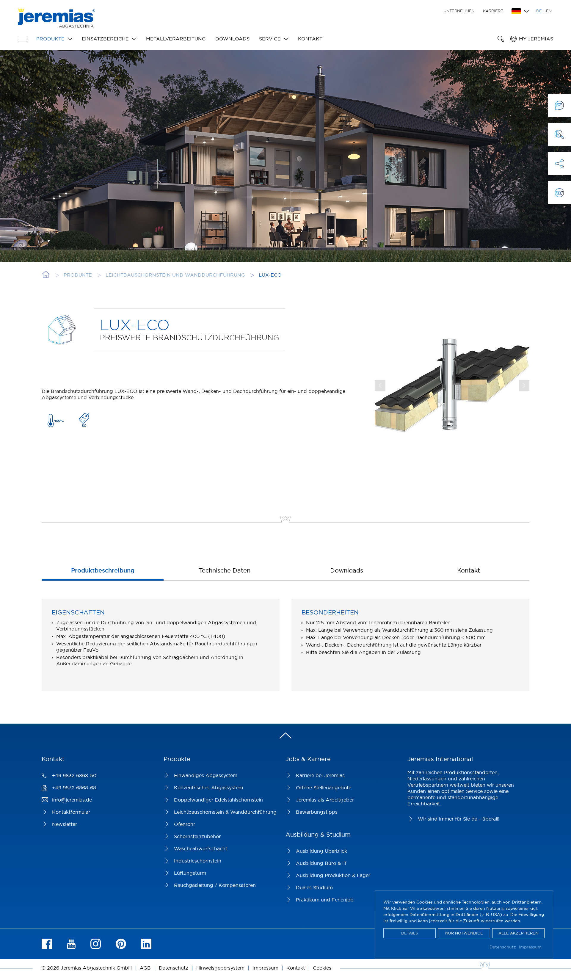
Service (270, 39)
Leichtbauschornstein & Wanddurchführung (225, 812)
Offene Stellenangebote (323, 788)
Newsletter (64, 824)
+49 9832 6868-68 (74, 788)
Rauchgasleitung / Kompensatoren (215, 885)
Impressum (530, 947)
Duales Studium (314, 887)
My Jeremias (536, 39)
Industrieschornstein (197, 861)
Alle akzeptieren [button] (518, 933)
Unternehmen (459, 10)
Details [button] (409, 933)
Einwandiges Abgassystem (205, 775)
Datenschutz (503, 947)
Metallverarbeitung (176, 39)
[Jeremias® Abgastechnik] (56, 24)
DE (539, 10)
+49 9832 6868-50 (74, 775)
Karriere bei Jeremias (320, 775)
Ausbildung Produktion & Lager (333, 875)
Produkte (50, 39)
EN (549, 10)
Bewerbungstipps (317, 812)
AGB (145, 968)
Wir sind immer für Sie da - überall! (458, 819)
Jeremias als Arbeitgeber (325, 800)
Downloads (232, 39)
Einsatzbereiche (105, 39)
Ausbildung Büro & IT (321, 863)
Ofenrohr (184, 824)
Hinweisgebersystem (220, 968)
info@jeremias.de (72, 800)
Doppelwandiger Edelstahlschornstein (218, 800)
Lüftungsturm (190, 873)
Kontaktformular (71, 812)
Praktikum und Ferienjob (325, 900)
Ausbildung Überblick (321, 851)
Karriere (493, 10)
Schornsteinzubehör (197, 836)
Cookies (322, 968)
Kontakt (310, 39)
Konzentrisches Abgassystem (208, 788)
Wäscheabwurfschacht (200, 848)
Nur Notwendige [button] (464, 933)
